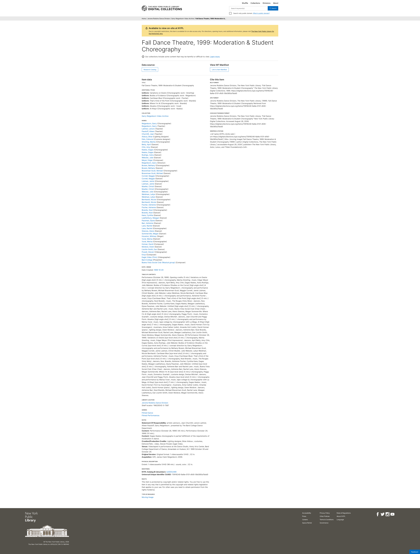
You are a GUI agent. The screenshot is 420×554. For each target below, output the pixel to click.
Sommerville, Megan (150, 234)
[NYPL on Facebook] (377, 514)
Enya (144, 255)
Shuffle (245, 3)
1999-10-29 (158, 270)
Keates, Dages (147, 150)
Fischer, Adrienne (149, 205)
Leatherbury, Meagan (150, 218)
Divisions (266, 3)
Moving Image (147, 497)
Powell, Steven (148, 252)
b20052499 (171, 472)
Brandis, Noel (147, 210)
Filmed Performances (150, 415)
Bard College (147, 260)
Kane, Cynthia (147, 215)
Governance (324, 523)
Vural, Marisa (147, 239)
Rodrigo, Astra (148, 155)
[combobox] (248, 8)
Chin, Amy (146, 147)
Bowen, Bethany (148, 165)
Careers (305, 519)
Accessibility (306, 513)
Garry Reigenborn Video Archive (155, 116)
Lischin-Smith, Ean (149, 249)
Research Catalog (150, 69)
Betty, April (146, 144)
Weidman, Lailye (148, 194)
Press (304, 516)
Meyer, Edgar (147, 160)
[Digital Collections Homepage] (162, 8)
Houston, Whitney (149, 236)
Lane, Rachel (147, 226)
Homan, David (147, 244)
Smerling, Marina (149, 142)
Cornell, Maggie (148, 176)
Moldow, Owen (148, 247)
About (275, 3)
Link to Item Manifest (219, 69)
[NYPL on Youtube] (392, 514)
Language (340, 519)
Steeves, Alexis (148, 231)
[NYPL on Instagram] (387, 514)
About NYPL (341, 516)
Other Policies (325, 516)
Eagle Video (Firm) (149, 257)
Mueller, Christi (148, 186)
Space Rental (307, 523)
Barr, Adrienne (147, 223)
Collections (255, 3)
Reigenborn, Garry (149, 123)
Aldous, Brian (147, 136)
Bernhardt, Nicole (149, 199)
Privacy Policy (325, 513)
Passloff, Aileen (148, 131)
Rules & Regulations (344, 513)
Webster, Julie (147, 157)
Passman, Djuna (148, 220)
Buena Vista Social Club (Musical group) (158, 262)
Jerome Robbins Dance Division (155, 403)
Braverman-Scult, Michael (152, 171)
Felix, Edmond (147, 139)
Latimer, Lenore (148, 129)
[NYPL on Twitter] (382, 514)
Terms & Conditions (326, 519)
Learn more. (215, 57)
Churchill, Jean (148, 134)
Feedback (414, 552)
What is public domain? (261, 13)
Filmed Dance (147, 413)
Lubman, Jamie (148, 181)
